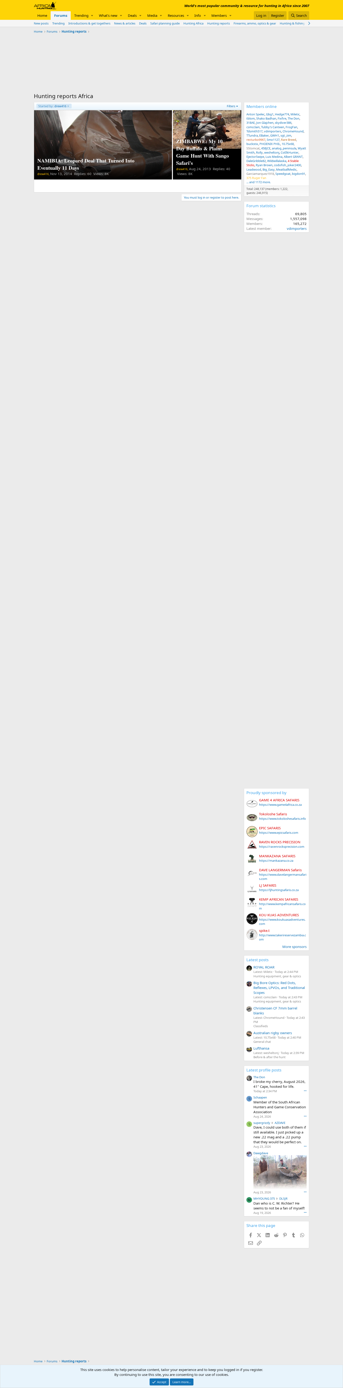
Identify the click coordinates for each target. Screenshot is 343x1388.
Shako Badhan (266, 118)
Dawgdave (260, 1153)
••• (305, 1090)
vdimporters (272, 131)
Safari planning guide (165, 23)
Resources (176, 15)
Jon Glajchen (264, 123)
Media (152, 15)
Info (197, 15)
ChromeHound (293, 131)
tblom (250, 118)
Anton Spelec (255, 114)
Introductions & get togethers (89, 23)
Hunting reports (218, 23)
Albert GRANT (293, 157)
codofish (280, 165)
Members (219, 15)
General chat (262, 1042)
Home (42, 15)
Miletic (295, 114)
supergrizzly (261, 1123)
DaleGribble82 (256, 161)
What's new (108, 15)
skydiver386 (283, 123)
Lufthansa (261, 1048)
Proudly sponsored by (266, 792)
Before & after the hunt (269, 1057)
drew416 (52, 106)
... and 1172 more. (258, 182)
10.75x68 (288, 144)
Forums (60, 15)
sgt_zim (285, 135)
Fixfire (282, 118)
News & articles (124, 23)
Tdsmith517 (254, 131)
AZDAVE (280, 1123)
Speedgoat (282, 174)
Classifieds (260, 1026)
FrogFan (291, 127)
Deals (132, 15)
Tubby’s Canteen (272, 127)
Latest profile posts (263, 1070)
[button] (92, 15)
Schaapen (260, 1097)
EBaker (264, 135)
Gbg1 (269, 114)
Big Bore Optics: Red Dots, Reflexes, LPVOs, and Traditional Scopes (279, 987)
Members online (261, 106)
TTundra (252, 135)
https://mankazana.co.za (276, 860)
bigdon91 (298, 174)
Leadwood (253, 169)
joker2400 (294, 165)
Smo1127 (273, 140)
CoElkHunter (289, 152)
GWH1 (274, 135)
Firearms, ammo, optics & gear (255, 23)
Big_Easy (268, 169)
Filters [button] (231, 106)
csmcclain (253, 127)
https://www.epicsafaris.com (278, 832)
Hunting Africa (193, 23)
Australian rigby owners (272, 1032)
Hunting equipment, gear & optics (277, 976)
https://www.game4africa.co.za (280, 804)
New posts (41, 23)
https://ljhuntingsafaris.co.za (279, 890)
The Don (293, 118)
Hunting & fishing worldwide (300, 23)
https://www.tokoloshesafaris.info (282, 818)
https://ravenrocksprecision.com (281, 846)
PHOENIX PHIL (269, 144)
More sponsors (294, 946)
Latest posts (257, 959)
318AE (250, 123)
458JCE (265, 148)
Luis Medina (274, 157)
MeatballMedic (286, 169)
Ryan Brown (264, 165)
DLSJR (283, 1198)
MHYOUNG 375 (264, 1198)
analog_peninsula (284, 148)
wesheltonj (271, 152)
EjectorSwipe (255, 157)
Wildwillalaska (276, 161)
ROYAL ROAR (263, 967)
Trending (81, 15)
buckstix (252, 144)
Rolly (259, 152)
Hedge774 (282, 114)
